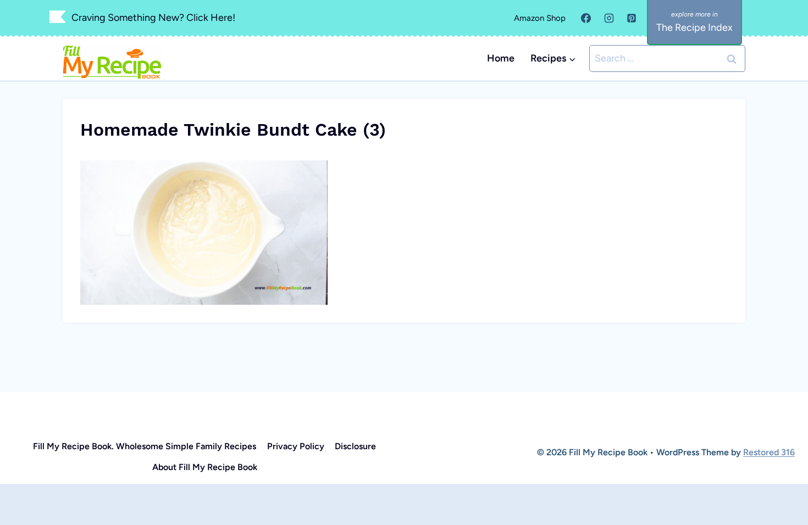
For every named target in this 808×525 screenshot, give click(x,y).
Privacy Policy (295, 446)
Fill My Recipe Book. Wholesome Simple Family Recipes (144, 446)
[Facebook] (586, 18)
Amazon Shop (540, 18)
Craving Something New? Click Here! (153, 18)
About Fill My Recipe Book (204, 467)
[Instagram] (609, 18)
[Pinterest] (631, 18)
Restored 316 (769, 452)
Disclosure (355, 446)
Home (500, 58)
